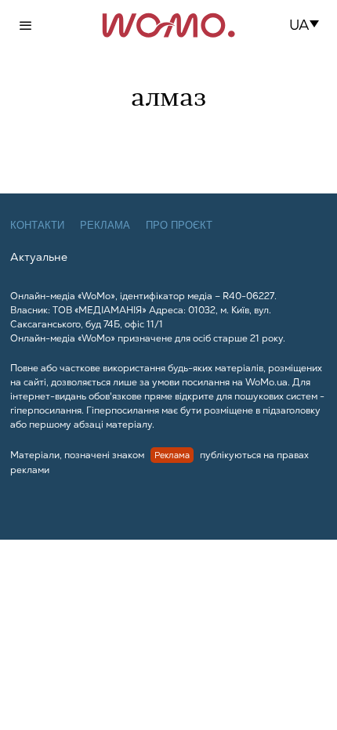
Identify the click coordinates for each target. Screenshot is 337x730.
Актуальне (38, 257)
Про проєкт (179, 225)
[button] (309, 25)
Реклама (105, 225)
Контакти (37, 225)
